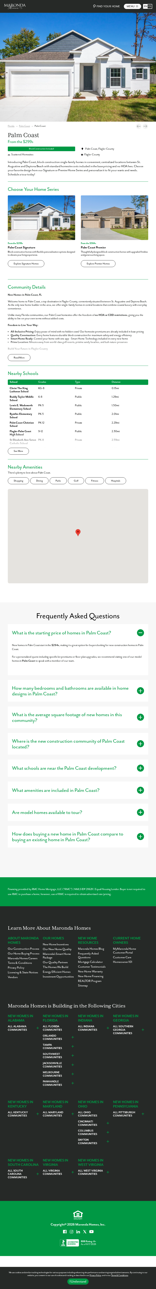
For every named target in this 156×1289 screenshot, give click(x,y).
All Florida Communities (52, 1028)
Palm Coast (24, 126)
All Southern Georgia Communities (123, 1030)
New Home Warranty (90, 971)
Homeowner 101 (122, 962)
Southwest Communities (52, 1056)
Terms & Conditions (119, 1275)
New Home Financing (90, 976)
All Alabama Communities (17, 1028)
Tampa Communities (52, 1046)
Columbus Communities (87, 1132)
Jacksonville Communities (52, 1065)
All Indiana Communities (87, 1028)
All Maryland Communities (53, 1114)
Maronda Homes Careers (22, 958)
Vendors (13, 977)
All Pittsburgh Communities (124, 1114)
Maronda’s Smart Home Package (57, 956)
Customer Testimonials (92, 967)
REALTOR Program (89, 981)
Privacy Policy (95, 1275)
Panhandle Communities (52, 1083)
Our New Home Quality (57, 949)
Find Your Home (108, 6)
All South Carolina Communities (17, 1174)
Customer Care (122, 957)
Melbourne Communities (52, 1074)
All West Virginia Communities (90, 1172)
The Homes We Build (55, 967)
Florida (11, 126)
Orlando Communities (52, 1037)
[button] (78, 533)
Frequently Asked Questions (88, 955)
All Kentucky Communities (18, 1114)
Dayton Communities (87, 1141)
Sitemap (83, 985)
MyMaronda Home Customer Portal (124, 950)
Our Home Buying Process (23, 953)
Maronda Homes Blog (91, 949)
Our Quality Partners (55, 962)
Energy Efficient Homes (57, 972)
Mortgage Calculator (90, 962)
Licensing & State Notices (23, 972)
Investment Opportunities (58, 976)
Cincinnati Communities (87, 1123)
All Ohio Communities (87, 1114)
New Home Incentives (55, 944)
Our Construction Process (23, 949)
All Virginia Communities (52, 1172)
